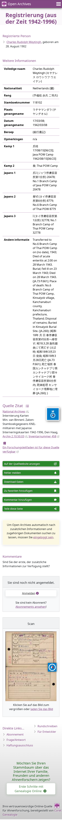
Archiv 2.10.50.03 (13, 436)
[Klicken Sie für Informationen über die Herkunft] (26, 405)
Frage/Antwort (16, 740)
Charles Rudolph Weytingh (24, 42)
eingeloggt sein (43, 537)
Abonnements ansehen (31, 607)
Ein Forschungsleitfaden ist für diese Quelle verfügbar (31, 449)
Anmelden (28, 593)
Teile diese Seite (13, 508)
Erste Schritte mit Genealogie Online (29, 788)
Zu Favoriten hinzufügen (18, 490)
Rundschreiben (47, 726)
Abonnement (15, 734)
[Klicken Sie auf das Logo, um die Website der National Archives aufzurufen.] (50, 412)
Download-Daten (13, 481)
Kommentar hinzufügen (18, 499)
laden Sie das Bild (41, 709)
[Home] (57, 805)
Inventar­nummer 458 (42, 436)
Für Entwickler (47, 732)
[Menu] (58, 4)
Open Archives (19, 4)
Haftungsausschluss (20, 745)
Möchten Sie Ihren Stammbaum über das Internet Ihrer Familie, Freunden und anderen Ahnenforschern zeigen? (31, 771)
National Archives (14, 411)
